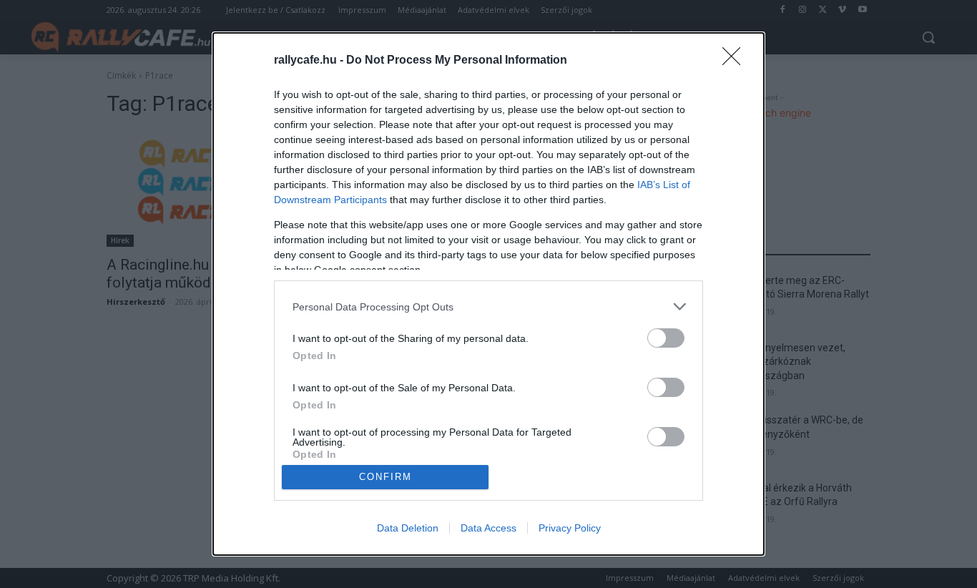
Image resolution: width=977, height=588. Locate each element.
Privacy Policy (570, 528)
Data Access (488, 528)
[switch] (665, 338)
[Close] (736, 60)
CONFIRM (385, 476)
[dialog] (488, 294)
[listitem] (488, 306)
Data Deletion (407, 528)
